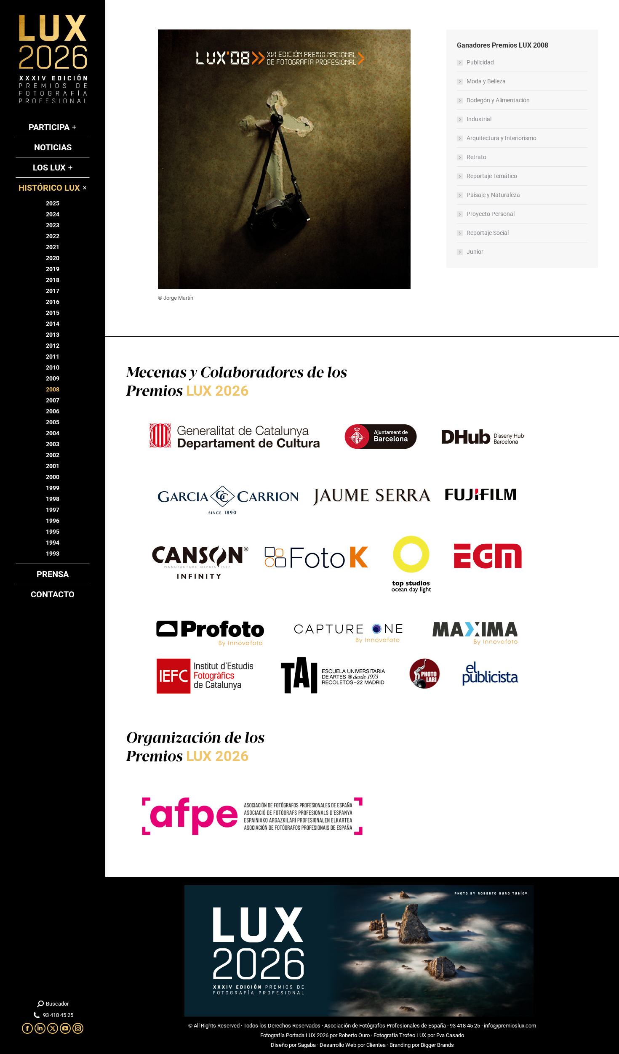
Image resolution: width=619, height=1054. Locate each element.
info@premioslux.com (510, 1025)
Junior (475, 251)
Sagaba (307, 1045)
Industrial (479, 119)
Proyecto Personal (491, 213)
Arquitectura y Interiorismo (501, 138)
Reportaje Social (488, 232)
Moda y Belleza (486, 81)
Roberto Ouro (354, 1035)
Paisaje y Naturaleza (493, 195)
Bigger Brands (437, 1045)
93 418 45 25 (465, 1025)
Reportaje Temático (492, 176)
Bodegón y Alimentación (498, 100)
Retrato (476, 157)
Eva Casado (450, 1035)
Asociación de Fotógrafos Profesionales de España (385, 1025)
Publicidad (480, 62)
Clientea (376, 1045)
